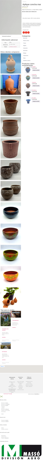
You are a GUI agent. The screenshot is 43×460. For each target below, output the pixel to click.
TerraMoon (34, 90)
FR (5, 393)
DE (7, 393)
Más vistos (25, 38)
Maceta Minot (4, 189)
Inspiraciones (25, 55)
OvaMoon (34, 82)
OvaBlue (34, 66)
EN (4, 393)
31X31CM (15, 46)
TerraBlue (34, 97)
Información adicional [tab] (6, 36)
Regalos (24, 45)
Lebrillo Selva (4, 253)
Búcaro (2, 61)
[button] (24, 32)
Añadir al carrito (4, 86)
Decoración (25, 50)
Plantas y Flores (26, 40)
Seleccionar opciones (5, 171)
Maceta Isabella (5, 125)
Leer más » (4, 337)
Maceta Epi (4, 167)
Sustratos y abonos (26, 60)
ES (11, 393)
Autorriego (3, 295)
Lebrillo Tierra (4, 231)
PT (8, 393)
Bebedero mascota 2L (7, 82)
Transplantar (15, 320)
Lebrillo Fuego (4, 274)
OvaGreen (34, 74)
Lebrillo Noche (4, 210)
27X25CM (11, 46)
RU (9, 393)
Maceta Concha (5, 104)
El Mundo (4, 351)
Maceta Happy (5, 146)
